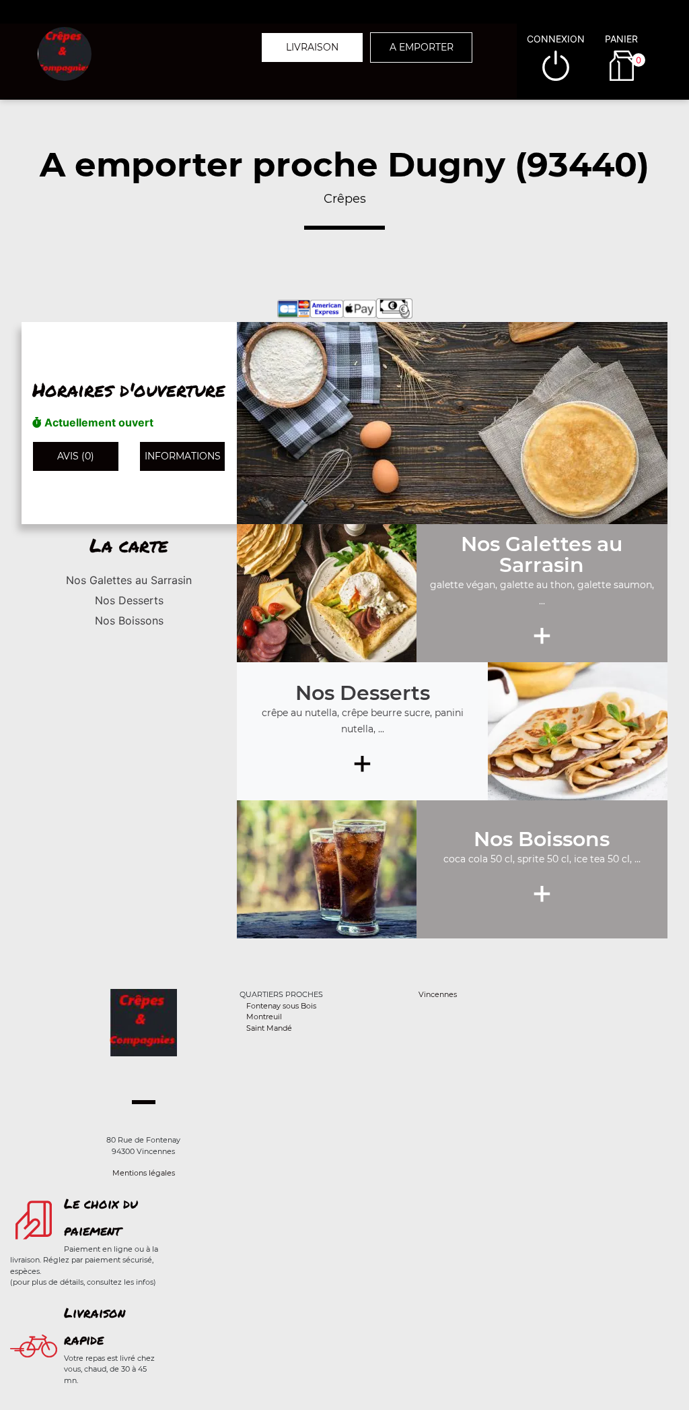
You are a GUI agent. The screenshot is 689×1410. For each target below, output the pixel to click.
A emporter (422, 47)
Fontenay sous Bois (281, 1006)
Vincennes (438, 994)
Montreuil (264, 1016)
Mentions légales (143, 1173)
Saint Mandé (269, 1028)
